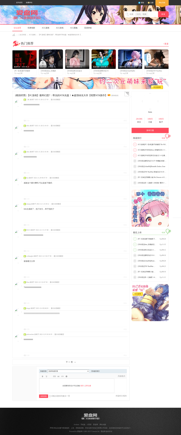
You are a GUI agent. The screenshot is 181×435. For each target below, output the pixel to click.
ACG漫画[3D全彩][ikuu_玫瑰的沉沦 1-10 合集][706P (150, 150)
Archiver (76, 424)
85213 (28, 230)
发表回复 (43, 396)
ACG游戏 (59, 28)
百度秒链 (88, 28)
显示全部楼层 (55, 100)
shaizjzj (28, 204)
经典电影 (31, 28)
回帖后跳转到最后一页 (60, 396)
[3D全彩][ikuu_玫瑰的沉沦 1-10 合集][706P (150, 244)
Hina (27, 282)
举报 (125, 121)
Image (50, 376)
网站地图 (103, 424)
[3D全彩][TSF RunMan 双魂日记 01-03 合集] (150, 172)
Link (54, 376)
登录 (82, 386)
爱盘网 (14, 35)
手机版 (83, 424)
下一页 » (71, 362)
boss (150, 112)
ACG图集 (74, 28)
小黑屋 (89, 424)
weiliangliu (29, 256)
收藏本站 (29, 2)
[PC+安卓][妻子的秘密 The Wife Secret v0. (150, 239)
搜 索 (163, 14)
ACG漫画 (45, 28)
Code (62, 376)
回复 (28, 121)
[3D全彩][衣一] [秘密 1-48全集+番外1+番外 (150, 183)
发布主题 (150, 130)
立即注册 (88, 386)
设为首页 (19, 2)
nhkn (27, 126)
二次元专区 (22, 35)
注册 (151, 3)
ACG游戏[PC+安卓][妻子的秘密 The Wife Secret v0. (150, 144)
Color (46, 376)
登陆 (142, 3)
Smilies (66, 376)
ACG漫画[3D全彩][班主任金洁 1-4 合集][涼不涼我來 (150, 155)
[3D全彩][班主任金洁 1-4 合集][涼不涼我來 (150, 250)
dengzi (28, 308)
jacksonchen (30, 334)
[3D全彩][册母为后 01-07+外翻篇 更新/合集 (150, 161)
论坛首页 (17, 28)
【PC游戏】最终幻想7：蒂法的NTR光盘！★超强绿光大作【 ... (60, 35)
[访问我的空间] (150, 109)
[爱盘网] (27, 19)
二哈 (27, 100)
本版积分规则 (121, 396)
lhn (27, 178)
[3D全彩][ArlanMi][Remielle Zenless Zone (149, 166)
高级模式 (121, 376)
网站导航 (162, 3)
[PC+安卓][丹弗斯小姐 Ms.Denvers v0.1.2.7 (150, 177)
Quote (58, 376)
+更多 (166, 44)
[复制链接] (114, 95)
